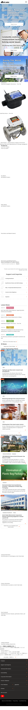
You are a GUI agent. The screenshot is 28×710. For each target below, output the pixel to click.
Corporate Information (6, 676)
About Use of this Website (7, 700)
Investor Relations (5, 680)
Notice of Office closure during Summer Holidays (11, 317)
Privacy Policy (15, 700)
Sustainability (4, 672)
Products (3, 660)
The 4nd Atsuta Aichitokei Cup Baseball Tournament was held (13, 337)
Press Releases (4, 684)
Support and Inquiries (6, 664)
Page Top (25, 660)
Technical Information (6, 668)
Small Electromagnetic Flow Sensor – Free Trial (11, 84)
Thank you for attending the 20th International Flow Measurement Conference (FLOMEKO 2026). (12, 330)
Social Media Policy (22, 700)
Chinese (2, 688)
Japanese (17, 684)
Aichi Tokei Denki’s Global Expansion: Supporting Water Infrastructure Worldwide (12, 311)
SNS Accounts (4, 692)
